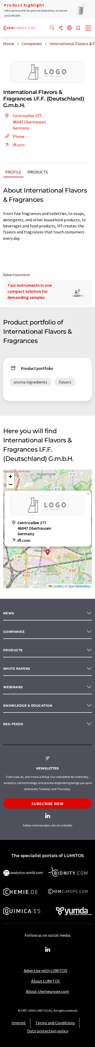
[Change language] (69, 28)
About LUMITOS (45, 981)
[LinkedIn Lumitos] (47, 949)
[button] (48, 552)
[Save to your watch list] (78, 28)
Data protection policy (47, 1031)
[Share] (60, 28)
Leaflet (57, 586)
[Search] (52, 28)
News (8, 613)
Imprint (19, 1022)
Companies (14, 632)
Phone (19, 136)
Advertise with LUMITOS (45, 970)
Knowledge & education (27, 705)
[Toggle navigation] (88, 28)
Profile (13, 172)
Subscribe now (47, 803)
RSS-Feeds (13, 724)
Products (37, 172)
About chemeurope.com (47, 991)
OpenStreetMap (79, 586)
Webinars (13, 687)
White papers (16, 669)
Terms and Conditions (55, 1022)
